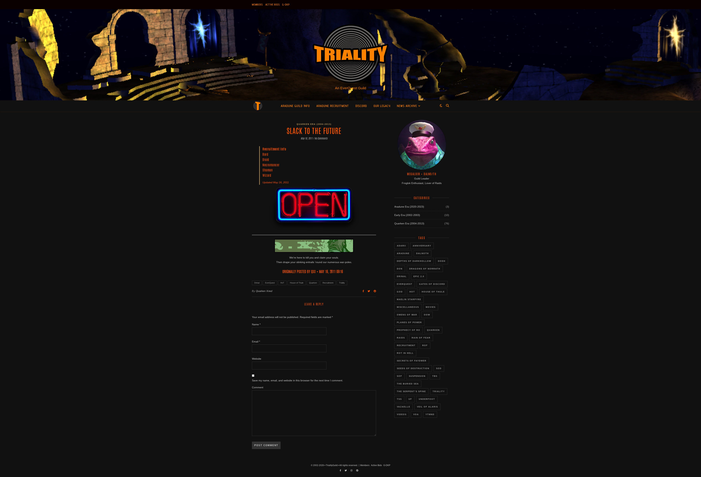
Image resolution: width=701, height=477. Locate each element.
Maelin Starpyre (409, 299)
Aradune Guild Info (295, 106)
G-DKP (286, 4)
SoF (399, 376)
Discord (361, 106)
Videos (402, 414)
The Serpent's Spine (411, 391)
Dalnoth (422, 253)
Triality (342, 283)
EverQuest (270, 283)
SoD (439, 368)
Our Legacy (382, 106)
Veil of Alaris (427, 407)
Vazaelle (403, 407)
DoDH (441, 261)
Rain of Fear (421, 338)
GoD (400, 292)
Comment (257, 387)
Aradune (403, 253)
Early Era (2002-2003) (407, 215)
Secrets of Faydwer (411, 361)
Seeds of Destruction (413, 368)
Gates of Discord (432, 284)
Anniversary (422, 246)
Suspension (417, 376)
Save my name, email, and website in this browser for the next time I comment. (297, 380)
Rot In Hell (405, 353)
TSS (399, 399)
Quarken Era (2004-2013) (314, 124)
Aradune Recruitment (332, 106)
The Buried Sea (408, 384)
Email (256, 341)
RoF (425, 345)
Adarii (401, 246)
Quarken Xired (264, 291)
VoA (416, 414)
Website (256, 358)
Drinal (256, 283)
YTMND (430, 414)
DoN (400, 269)
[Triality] (350, 54)
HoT (282, 283)
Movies (431, 307)
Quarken (313, 283)
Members (257, 4)
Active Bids (272, 4)
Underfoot (427, 399)
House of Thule (296, 283)
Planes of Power (409, 322)
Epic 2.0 (418, 276)
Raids (401, 338)
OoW (427, 315)
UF (410, 399)
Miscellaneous (408, 307)
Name (256, 324)
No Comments (321, 138)
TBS (434, 376)
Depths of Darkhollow (414, 261)
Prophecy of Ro (408, 330)
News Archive (407, 106)
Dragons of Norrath (424, 269)
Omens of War (407, 315)
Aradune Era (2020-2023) (409, 206)
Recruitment (328, 283)
